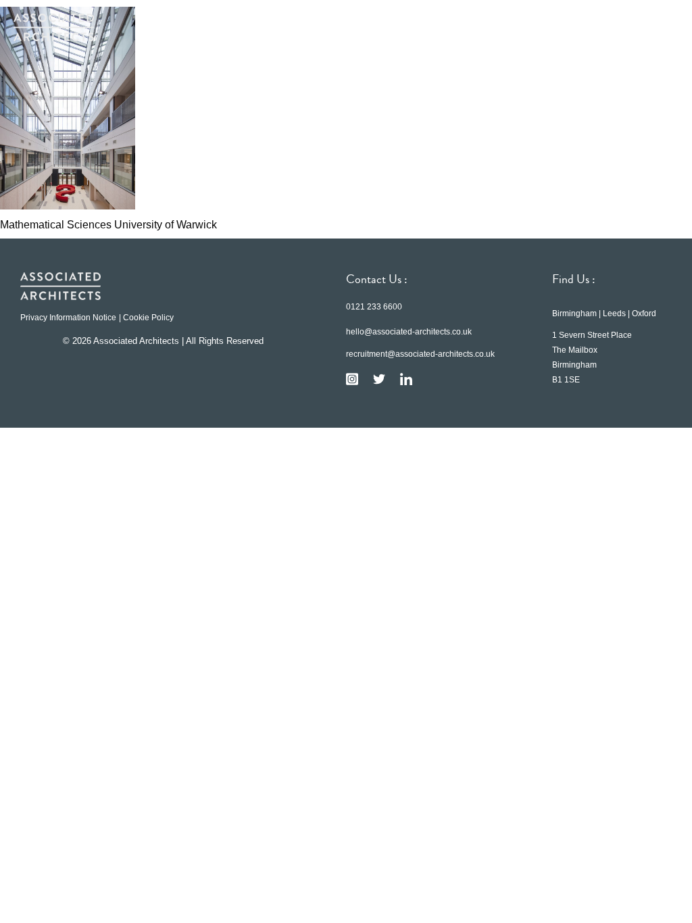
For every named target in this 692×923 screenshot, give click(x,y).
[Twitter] (379, 379)
